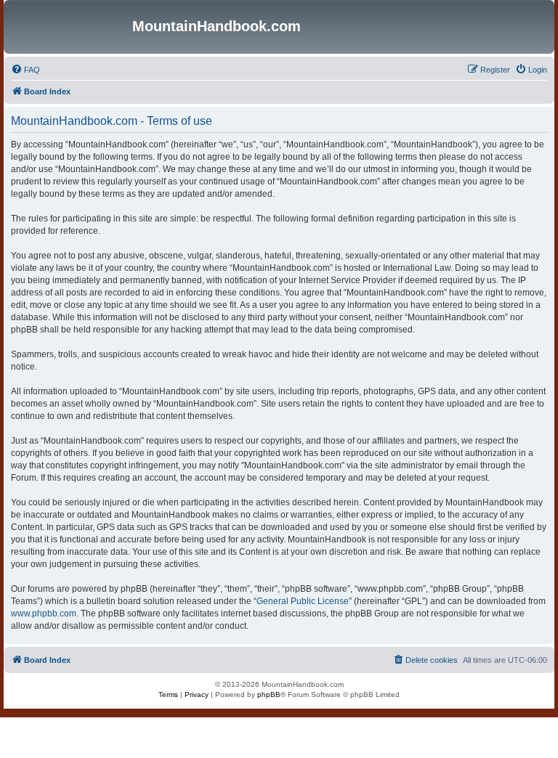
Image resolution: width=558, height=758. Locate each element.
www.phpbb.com (43, 613)
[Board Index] (69, 27)
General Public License (302, 601)
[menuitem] (25, 69)
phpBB (268, 694)
